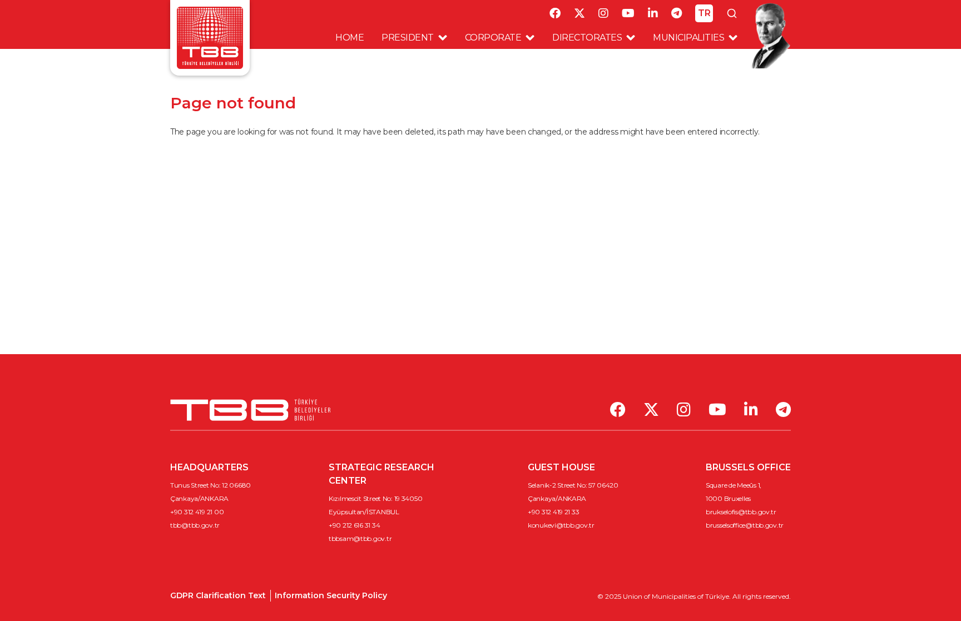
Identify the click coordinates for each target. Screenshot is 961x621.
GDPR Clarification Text (218, 595)
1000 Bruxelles (728, 498)
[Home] (210, 37)
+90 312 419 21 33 (553, 512)
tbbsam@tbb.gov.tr (360, 538)
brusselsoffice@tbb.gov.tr (745, 525)
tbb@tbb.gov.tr (195, 525)
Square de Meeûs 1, (733, 485)
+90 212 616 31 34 (354, 525)
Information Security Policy (331, 595)
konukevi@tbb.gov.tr (561, 525)
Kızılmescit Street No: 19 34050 (375, 498)
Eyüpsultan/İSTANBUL (364, 512)
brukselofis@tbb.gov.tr (741, 512)
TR (704, 13)
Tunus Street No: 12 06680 (210, 485)
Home (349, 37)
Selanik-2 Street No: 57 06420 (573, 485)
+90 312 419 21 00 (197, 512)
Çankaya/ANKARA (199, 498)
